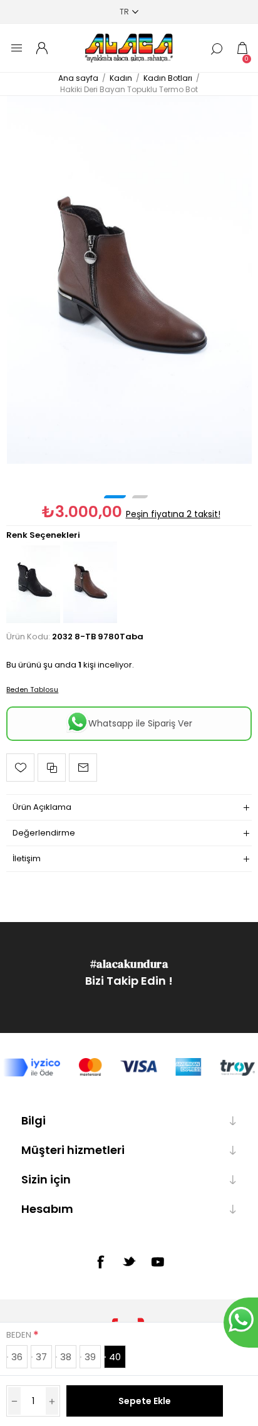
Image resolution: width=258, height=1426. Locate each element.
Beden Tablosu (32, 689)
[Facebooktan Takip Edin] (100, 1261)
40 (115, 1356)
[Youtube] (157, 1261)
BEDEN (19, 1335)
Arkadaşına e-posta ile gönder (83, 767)
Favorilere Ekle (20, 767)
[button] (115, 496)
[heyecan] (129, 1261)
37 (41, 1356)
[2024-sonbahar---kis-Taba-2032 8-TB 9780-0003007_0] (129, 280)
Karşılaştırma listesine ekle (52, 767)
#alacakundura (129, 964)
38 (65, 1356)
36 (17, 1356)
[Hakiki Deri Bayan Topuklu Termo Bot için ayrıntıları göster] (33, 620)
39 (90, 1356)
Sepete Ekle (144, 1401)
